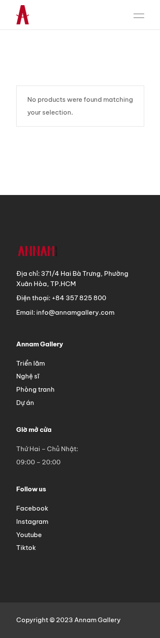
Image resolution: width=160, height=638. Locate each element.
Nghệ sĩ (27, 376)
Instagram (32, 521)
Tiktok (26, 547)
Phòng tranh (35, 389)
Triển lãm (30, 363)
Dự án (25, 403)
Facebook (32, 508)
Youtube (29, 535)
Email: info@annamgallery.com (65, 312)
